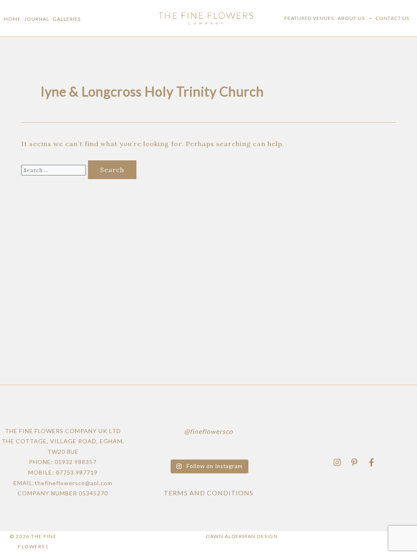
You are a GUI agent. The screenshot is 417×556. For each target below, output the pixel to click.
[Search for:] (54, 170)
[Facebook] (371, 462)
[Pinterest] (354, 462)
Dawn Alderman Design (242, 536)
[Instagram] (337, 462)
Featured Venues (309, 18)
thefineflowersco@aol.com (73, 482)
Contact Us (392, 18)
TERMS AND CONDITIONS (208, 493)
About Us (351, 18)
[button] (368, 18)
